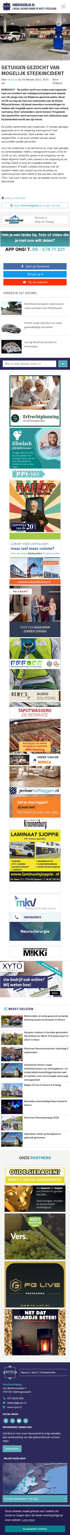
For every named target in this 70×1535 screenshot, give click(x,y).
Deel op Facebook (37, 266)
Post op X (36, 274)
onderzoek (19, 198)
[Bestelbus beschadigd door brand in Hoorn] (12, 1106)
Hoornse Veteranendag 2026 (41, 1117)
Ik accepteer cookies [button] (35, 1528)
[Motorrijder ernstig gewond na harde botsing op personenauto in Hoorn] (12, 1021)
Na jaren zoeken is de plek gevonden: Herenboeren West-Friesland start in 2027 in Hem (46, 1036)
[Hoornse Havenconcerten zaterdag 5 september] (12, 1054)
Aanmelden (12, 1448)
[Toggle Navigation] (63, 6)
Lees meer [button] (28, 1520)
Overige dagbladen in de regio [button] (21, 1498)
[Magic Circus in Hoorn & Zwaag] (12, 1090)
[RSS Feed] (26, 1420)
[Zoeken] (62, 364)
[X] (12, 1420)
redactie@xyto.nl (16, 1402)
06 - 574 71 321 (48, 249)
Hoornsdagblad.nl (23, 5)
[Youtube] (19, 1420)
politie (8, 198)
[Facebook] (6, 1420)
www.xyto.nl (14, 1407)
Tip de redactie (37, 282)
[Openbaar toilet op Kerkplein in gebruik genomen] (12, 1139)
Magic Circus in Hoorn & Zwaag (42, 1084)
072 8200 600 (15, 1398)
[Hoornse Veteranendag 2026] (12, 1123)
